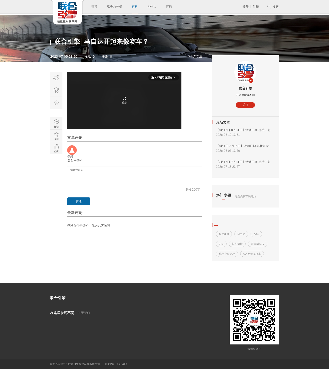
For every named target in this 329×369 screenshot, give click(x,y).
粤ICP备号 (116, 364)
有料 (135, 6)
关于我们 (84, 312)
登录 (70, 156)
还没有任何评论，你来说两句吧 (88, 225)
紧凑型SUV (257, 243)
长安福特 (237, 243)
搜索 (276, 6)
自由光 (241, 233)
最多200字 (193, 189)
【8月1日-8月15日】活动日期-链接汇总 (242, 146)
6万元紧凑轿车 (252, 253)
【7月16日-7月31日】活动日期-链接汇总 (243, 162)
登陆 (246, 6)
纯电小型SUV (227, 253)
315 (221, 243)
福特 (256, 233)
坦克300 (224, 233)
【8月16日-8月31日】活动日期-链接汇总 (243, 130)
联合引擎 (245, 88)
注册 (256, 6)
